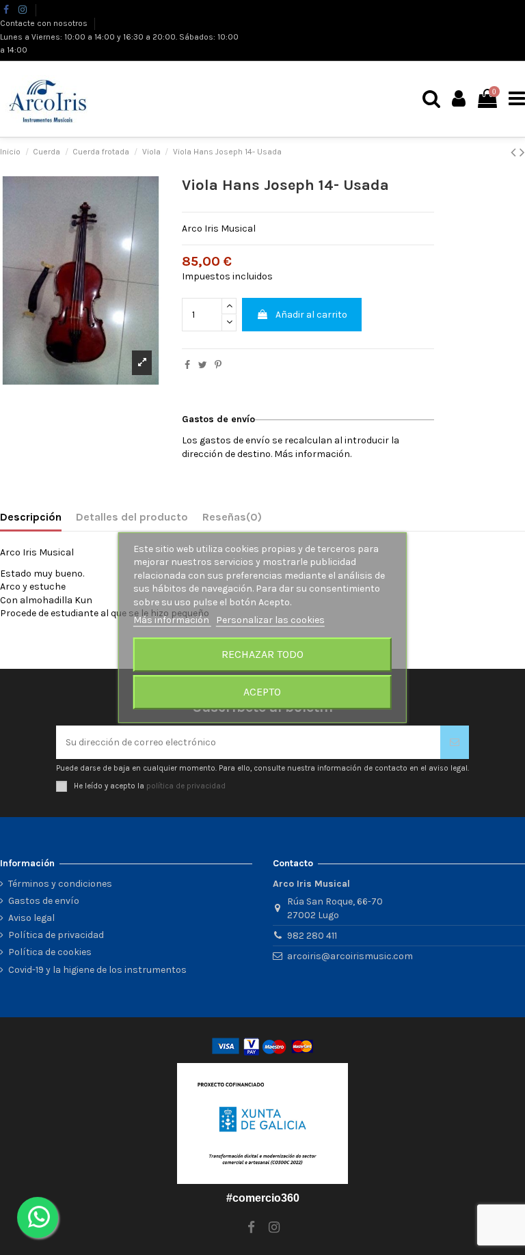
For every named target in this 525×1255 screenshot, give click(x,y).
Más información (172, 620)
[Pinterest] (218, 365)
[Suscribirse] (454, 742)
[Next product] (522, 152)
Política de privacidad (56, 935)
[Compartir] (187, 365)
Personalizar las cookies (270, 620)
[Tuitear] (202, 365)
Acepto (262, 691)
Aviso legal (31, 918)
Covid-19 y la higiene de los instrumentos (97, 970)
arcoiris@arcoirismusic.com (350, 956)
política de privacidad (186, 785)
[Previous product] (515, 152)
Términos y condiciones (60, 883)
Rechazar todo (262, 654)
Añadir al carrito (311, 314)
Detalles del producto (132, 516)
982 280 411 (312, 935)
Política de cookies (50, 952)
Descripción (31, 516)
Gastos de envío (43, 901)
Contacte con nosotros (45, 23)
